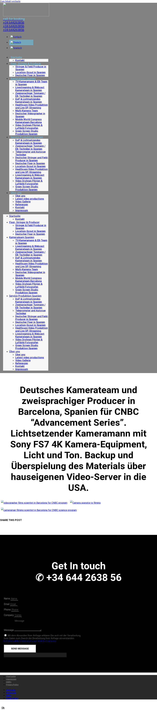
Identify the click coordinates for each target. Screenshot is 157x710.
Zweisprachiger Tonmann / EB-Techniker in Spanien (30, 95)
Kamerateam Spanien (23, 78)
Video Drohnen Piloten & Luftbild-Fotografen (28, 127)
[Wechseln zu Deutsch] (16, 42)
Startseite (16, 57)
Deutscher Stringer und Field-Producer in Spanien (31, 159)
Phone (7, 609)
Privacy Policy (12, 685)
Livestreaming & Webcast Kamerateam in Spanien (29, 89)
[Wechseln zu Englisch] (16, 36)
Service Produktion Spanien (27, 137)
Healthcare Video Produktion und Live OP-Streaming (31, 106)
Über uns (16, 192)
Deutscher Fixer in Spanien (30, 75)
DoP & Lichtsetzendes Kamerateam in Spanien (28, 100)
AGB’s (8, 682)
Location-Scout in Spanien (30, 72)
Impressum (21, 210)
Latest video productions (29, 198)
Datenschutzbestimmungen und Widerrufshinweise (30, 641)
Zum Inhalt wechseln (10, 1)
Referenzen (21, 204)
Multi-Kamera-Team (26, 110)
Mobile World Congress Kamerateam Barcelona (28, 121)
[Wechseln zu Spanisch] (16, 47)
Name (7, 598)
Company (9, 615)
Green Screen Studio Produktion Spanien (26, 132)
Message (9, 630)
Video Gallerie (23, 201)
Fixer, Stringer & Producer (26, 63)
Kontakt (20, 60)
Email (7, 604)
